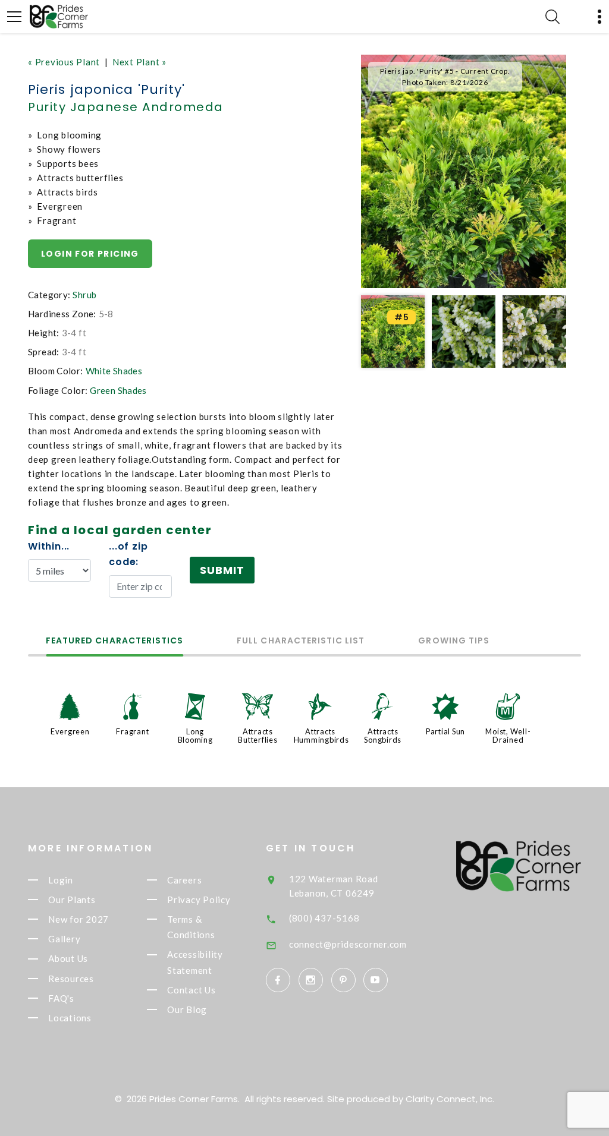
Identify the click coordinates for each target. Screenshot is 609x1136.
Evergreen (70, 731)
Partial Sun (445, 731)
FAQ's (61, 998)
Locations (70, 1017)
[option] (463, 171)
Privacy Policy (199, 899)
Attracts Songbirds (382, 735)
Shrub (84, 294)
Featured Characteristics (114, 641)
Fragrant (132, 731)
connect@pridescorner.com (348, 944)
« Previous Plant (64, 61)
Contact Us (191, 989)
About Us (68, 959)
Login (60, 880)
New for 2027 (78, 919)
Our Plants (72, 899)
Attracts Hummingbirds (321, 735)
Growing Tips (453, 641)
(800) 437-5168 (324, 918)
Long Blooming (195, 735)
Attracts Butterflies (257, 735)
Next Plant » (139, 61)
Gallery (64, 938)
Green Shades (118, 390)
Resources (71, 978)
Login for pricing (90, 254)
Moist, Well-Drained (507, 735)
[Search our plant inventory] (552, 16)
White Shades (114, 370)
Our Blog (187, 1009)
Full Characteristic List (301, 641)
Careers (184, 880)
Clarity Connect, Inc (449, 1099)
